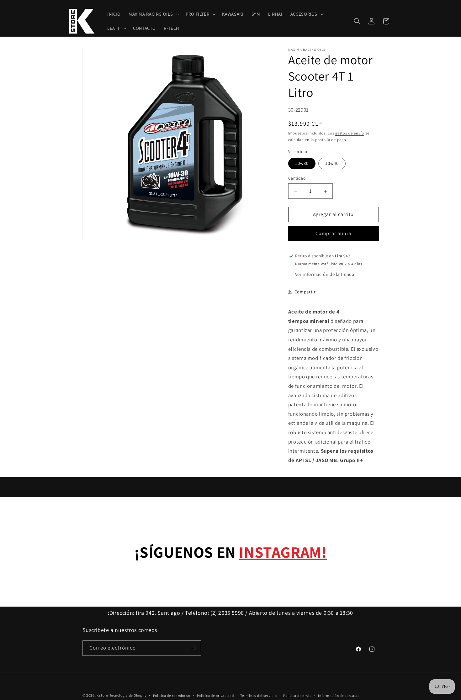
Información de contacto (339, 695)
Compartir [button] (305, 292)
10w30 (302, 163)
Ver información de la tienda (324, 274)
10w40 (332, 163)
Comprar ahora (333, 233)
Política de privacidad (215, 695)
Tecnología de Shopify (127, 695)
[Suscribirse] (193, 648)
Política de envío (297, 695)
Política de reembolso (171, 695)
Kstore (102, 695)
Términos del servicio (258, 695)
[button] (153, 14)
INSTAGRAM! (283, 552)
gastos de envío (349, 133)
